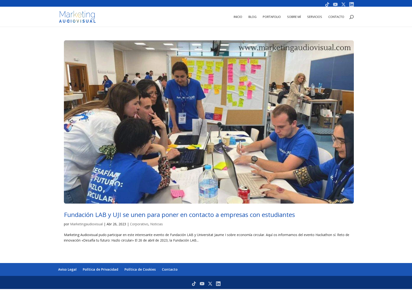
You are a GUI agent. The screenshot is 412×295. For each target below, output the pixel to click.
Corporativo (139, 224)
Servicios (314, 17)
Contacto (336, 17)
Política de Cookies (140, 269)
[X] (343, 4)
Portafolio (272, 17)
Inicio (238, 17)
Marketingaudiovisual (86, 224)
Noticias (156, 224)
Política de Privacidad (100, 269)
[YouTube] (335, 4)
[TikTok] (327, 4)
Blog (252, 17)
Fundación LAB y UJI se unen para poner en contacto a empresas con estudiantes (179, 214)
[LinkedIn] (351, 4)
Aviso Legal (67, 269)
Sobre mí (294, 17)
